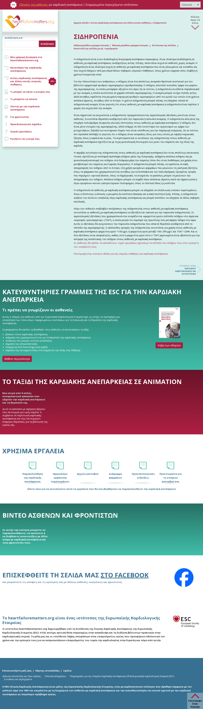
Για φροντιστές (19, 116)
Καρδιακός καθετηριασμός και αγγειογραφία (185, 269)
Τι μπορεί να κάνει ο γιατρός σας (30, 91)
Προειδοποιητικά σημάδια (26, 124)
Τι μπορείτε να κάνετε (23, 99)
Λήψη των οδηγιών (169, 345)
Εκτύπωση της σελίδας (164, 45)
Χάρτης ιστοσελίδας (47, 670)
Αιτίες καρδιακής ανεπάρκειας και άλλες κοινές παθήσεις (121, 22)
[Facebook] (183, 577)
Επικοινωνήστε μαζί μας (17, 670)
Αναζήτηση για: (14, 37)
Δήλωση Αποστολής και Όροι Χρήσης (21, 676)
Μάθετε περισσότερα (17, 359)
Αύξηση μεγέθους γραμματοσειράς (91, 45)
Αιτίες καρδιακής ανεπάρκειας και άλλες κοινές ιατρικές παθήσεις (32, 81)
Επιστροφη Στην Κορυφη (195, 703)
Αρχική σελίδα (81, 22)
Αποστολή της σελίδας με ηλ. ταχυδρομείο (96, 48)
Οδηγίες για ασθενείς (33, 5)
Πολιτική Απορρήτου (55, 676)
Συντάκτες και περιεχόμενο (18, 679)
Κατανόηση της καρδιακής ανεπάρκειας (26, 69)
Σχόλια (67, 670)
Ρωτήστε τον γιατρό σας (24, 138)
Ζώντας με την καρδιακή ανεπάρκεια (24, 108)
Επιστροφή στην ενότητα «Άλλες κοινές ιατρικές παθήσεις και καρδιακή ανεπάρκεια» (121, 253)
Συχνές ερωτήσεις (21, 131)
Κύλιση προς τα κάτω (195, 19)
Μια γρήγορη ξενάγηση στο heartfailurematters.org (26, 59)
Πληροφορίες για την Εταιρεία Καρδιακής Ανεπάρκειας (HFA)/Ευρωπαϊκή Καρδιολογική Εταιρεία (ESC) (122, 676)
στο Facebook (125, 575)
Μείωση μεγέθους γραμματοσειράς (130, 45)
